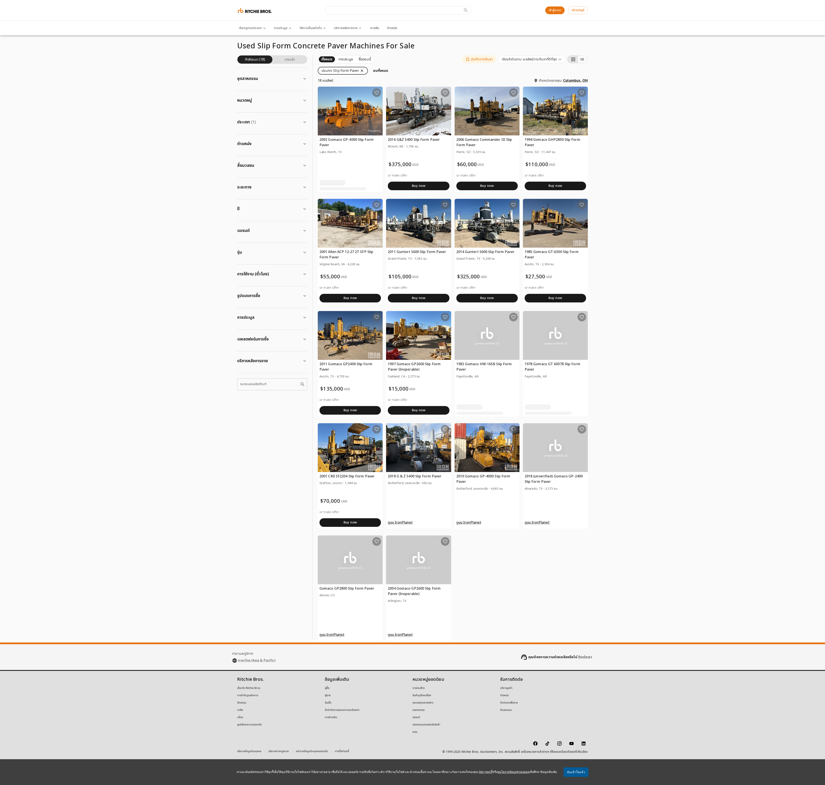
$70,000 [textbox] (330, 501)
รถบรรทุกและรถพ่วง (422, 703)
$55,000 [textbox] (330, 277)
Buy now (418, 185)
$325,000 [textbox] (468, 277)
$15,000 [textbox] (398, 389)
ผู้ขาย (328, 696)
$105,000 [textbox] (400, 277)
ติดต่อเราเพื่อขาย (509, 703)
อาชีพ (240, 710)
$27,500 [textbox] (535, 277)
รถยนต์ (416, 717)
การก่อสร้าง (418, 688)
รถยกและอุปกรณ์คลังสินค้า (426, 725)
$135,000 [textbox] (331, 389)
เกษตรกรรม (418, 710)
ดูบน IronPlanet (400, 522)
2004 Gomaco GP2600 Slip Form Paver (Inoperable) (414, 591)
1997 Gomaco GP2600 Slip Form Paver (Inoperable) (414, 367)
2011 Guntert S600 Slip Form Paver (417, 252)
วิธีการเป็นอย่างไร (310, 28)
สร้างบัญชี (577, 10)
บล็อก (240, 717)
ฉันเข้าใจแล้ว (576, 772)
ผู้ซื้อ (327, 688)
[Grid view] (572, 59)
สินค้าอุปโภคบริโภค (421, 696)
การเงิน (374, 28)
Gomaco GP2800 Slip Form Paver (346, 588)
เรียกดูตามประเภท (250, 28)
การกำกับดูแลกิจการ (247, 696)
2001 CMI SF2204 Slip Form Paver (347, 476)
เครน (414, 732)
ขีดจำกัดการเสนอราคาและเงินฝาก (342, 710)
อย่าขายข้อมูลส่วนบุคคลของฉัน (312, 752)
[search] (302, 384)
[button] (479, 59)
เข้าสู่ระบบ (555, 10)
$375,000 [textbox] (400, 165)
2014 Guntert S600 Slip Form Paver (485, 252)
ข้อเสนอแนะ (506, 710)
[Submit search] (465, 10)
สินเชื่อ (328, 703)
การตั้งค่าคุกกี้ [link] (342, 751)
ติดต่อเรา (585, 657)
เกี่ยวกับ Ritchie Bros (248, 688)
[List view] (583, 59)
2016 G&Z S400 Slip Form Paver (414, 139)
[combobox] (532, 59)
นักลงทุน (241, 703)
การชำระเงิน (331, 717)
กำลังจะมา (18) (255, 59)
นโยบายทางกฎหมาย (278, 752)
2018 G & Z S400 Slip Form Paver (415, 476)
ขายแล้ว (289, 59)
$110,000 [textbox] (537, 165)
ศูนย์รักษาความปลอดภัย (249, 725)
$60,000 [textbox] (467, 165)
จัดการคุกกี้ (485, 772)
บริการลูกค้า (506, 688)
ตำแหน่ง (392, 28)
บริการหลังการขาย (346, 28)
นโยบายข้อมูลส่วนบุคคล (249, 752)
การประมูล (280, 28)
